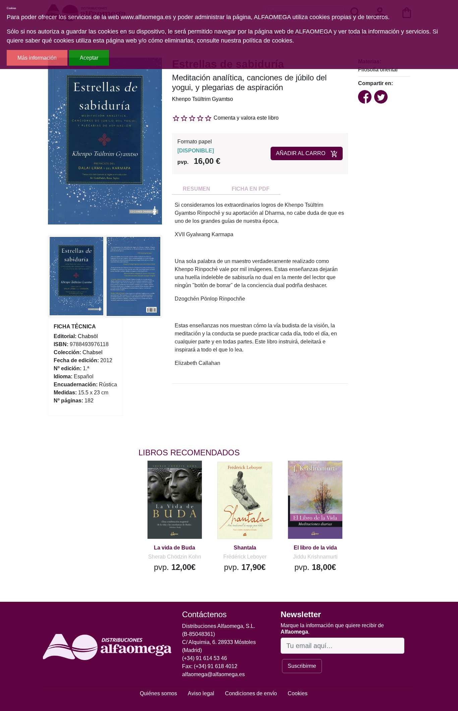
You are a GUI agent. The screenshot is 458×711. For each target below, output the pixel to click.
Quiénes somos (158, 693)
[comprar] (179, 475)
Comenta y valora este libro (246, 118)
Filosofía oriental (378, 69)
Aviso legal (201, 693)
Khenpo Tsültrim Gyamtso (202, 99)
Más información (37, 58)
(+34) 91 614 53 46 (204, 658)
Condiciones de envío (251, 693)
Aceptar (89, 58)
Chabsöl (88, 336)
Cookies (297, 693)
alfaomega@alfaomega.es (213, 674)
